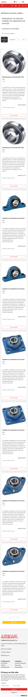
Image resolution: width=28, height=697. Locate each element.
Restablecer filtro (4, 40)
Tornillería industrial (20, 663)
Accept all (14, 689)
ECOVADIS (4, 663)
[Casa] (1, 11)
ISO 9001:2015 (5, 667)
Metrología (18, 665)
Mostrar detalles (14, 115)
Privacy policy (16, 685)
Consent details (5, 685)
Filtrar (15, 622)
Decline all (14, 692)
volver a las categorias (9, 33)
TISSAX (3, 665)
